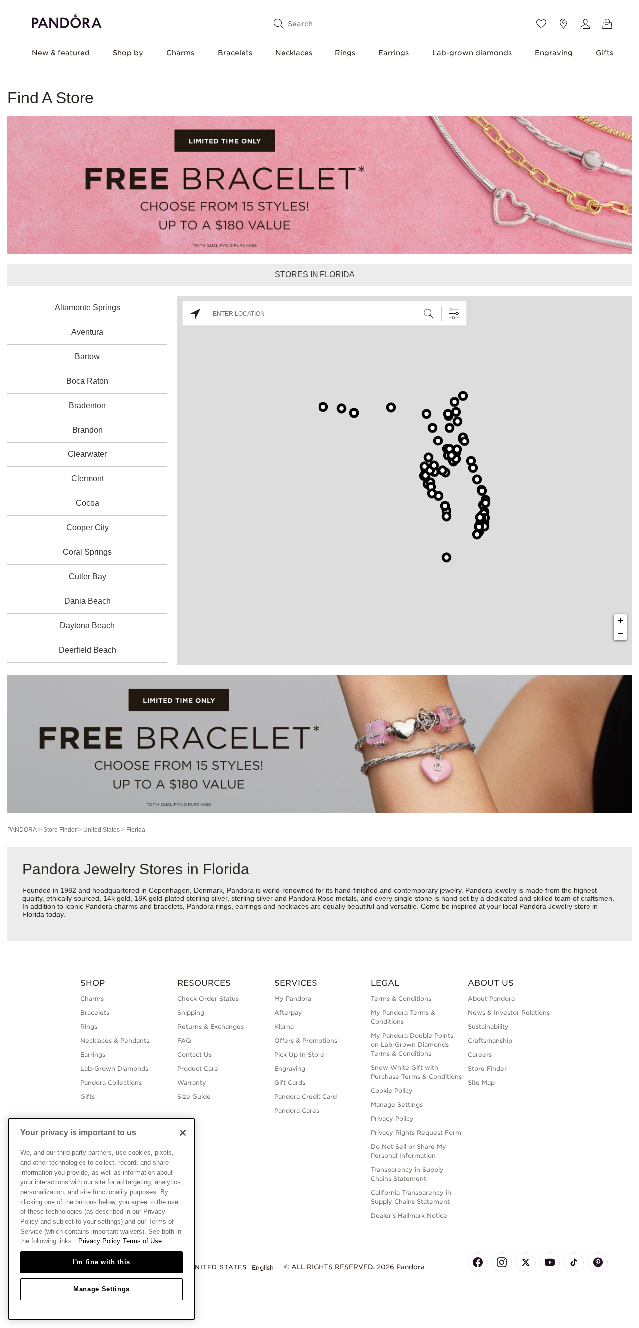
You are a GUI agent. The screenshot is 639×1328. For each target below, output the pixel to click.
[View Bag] (607, 24)
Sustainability (488, 1026)
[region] (101, 1219)
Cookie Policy (392, 1090)
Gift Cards (289, 1082)
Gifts (604, 53)
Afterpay (288, 1012)
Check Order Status (208, 998)
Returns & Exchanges (210, 1026)
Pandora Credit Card (305, 1096)
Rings (345, 53)
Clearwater (87, 454)
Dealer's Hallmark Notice (409, 1215)
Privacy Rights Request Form (416, 1132)
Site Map (481, 1082)
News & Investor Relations (509, 1012)
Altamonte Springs (87, 307)
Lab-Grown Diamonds (114, 1068)
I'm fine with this (101, 1262)
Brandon (87, 430)
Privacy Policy (392, 1118)
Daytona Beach (87, 625)
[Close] (183, 1133)
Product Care (197, 1068)
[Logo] (67, 19)
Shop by (128, 53)
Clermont (87, 478)
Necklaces (293, 53)
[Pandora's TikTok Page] (574, 1262)
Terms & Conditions (401, 998)
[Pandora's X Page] (526, 1262)
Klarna (284, 1026)
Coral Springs (87, 552)
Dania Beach (87, 601)
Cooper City (87, 527)
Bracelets (235, 53)
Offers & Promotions (305, 1040)
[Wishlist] (541, 24)
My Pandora (292, 998)
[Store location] (563, 24)
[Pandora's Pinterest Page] (598, 1262)
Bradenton (87, 405)
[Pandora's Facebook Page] (478, 1262)
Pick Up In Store (299, 1054)
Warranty (191, 1082)
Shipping (190, 1012)
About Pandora (491, 998)
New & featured (61, 53)
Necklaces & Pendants (114, 1040)
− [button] (620, 633)
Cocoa (87, 503)
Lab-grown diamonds (472, 53)
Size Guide (194, 1096)
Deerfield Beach (87, 650)
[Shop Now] (319, 743)
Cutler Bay (87, 576)
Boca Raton (87, 381)
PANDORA (22, 829)
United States (101, 829)
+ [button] (620, 620)
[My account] (585, 24)
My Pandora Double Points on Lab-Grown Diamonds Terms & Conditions (412, 1044)
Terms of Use (142, 1241)
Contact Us (194, 1054)
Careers (480, 1054)
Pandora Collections (111, 1082)
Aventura (87, 332)
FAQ (184, 1040)
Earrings (393, 53)
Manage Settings (101, 1289)
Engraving (554, 53)
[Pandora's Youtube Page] (550, 1262)
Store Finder (60, 829)
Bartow (87, 356)
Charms (180, 53)
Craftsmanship (490, 1040)
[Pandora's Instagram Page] (502, 1262)
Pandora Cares (296, 1110)
